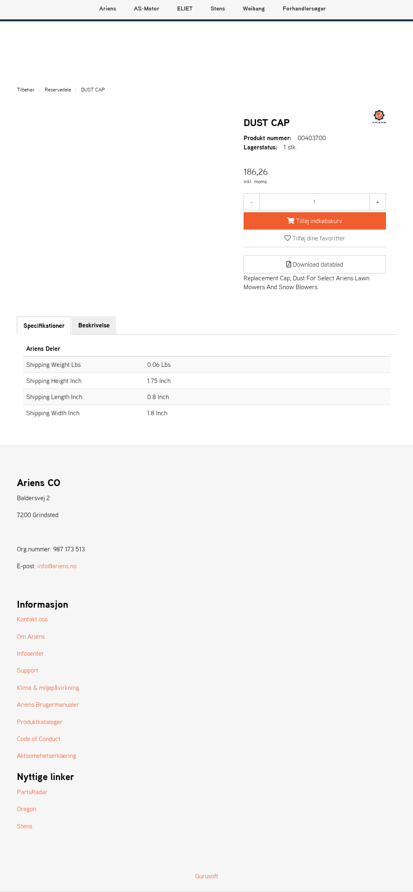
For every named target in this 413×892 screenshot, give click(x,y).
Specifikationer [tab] (44, 325)
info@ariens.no (57, 566)
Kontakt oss (32, 619)
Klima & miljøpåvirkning (48, 687)
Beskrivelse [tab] (94, 325)
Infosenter (30, 653)
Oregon (26, 808)
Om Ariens (31, 636)
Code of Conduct (38, 738)
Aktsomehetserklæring (46, 755)
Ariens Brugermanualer (48, 704)
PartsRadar (32, 792)
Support (27, 670)
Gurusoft (206, 876)
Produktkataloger (40, 721)
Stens (24, 826)
